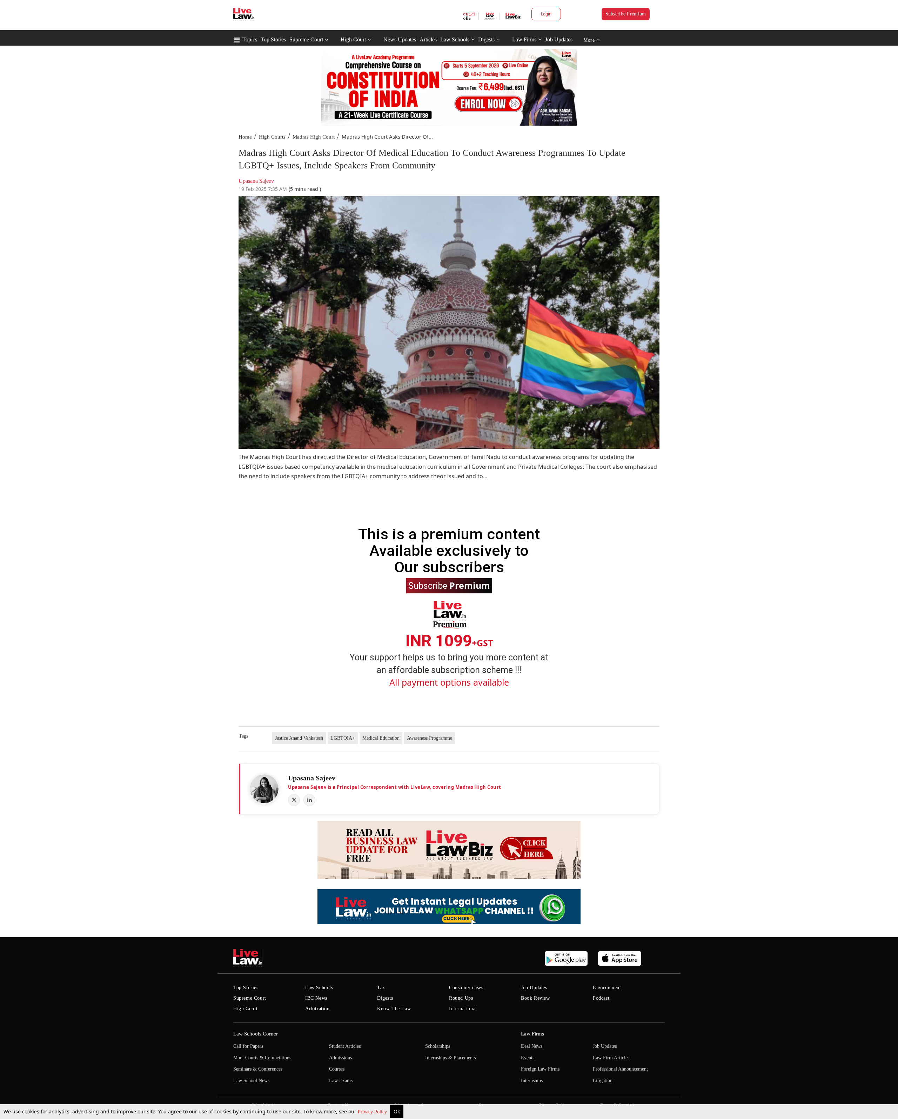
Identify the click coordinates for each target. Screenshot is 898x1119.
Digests (486, 39)
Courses (336, 1069)
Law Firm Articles (611, 1057)
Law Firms (524, 39)
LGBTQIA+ (342, 738)
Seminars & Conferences (257, 1069)
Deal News (531, 1046)
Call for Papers (248, 1046)
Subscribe (449, 585)
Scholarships (437, 1046)
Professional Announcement (620, 1069)
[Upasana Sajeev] (264, 788)
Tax (381, 987)
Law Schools (454, 39)
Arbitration (317, 1008)
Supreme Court (306, 39)
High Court (353, 39)
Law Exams (341, 1080)
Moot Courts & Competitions (262, 1057)
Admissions (340, 1057)
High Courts (272, 137)
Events (527, 1057)
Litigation (602, 1080)
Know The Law (394, 1008)
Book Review (535, 998)
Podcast (601, 998)
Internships (532, 1080)
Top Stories (273, 39)
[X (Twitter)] (294, 800)
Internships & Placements (450, 1057)
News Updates (399, 39)
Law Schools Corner (255, 1034)
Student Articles (345, 1046)
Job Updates (558, 39)
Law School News (251, 1080)
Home (245, 137)
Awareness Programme (429, 738)
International (463, 1008)
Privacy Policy (373, 1111)
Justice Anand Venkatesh (299, 738)
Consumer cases (466, 987)
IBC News (316, 998)
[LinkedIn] (309, 800)
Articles (428, 39)
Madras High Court (314, 137)
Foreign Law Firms (540, 1069)
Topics (249, 39)
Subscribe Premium (625, 13)
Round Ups (461, 998)
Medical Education (381, 738)
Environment (607, 987)
